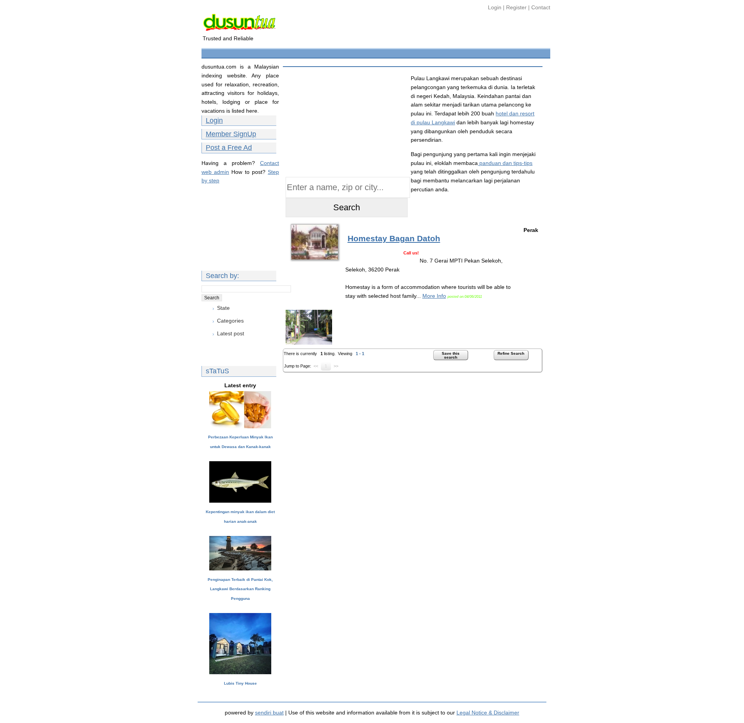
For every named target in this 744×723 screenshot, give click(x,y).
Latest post (230, 333)
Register (516, 7)
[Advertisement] (344, 52)
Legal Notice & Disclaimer (487, 712)
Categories (230, 321)
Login (495, 7)
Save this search (451, 355)
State (223, 308)
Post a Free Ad (229, 147)
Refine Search (511, 353)
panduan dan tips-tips (505, 163)
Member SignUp (231, 134)
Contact (540, 7)
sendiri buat (269, 712)
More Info (434, 296)
